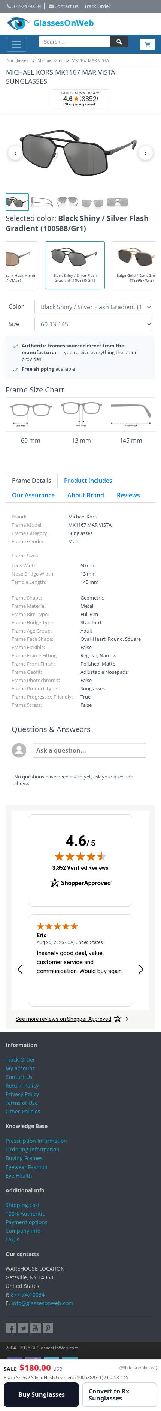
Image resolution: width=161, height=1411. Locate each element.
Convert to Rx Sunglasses (109, 1394)
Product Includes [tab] (88, 480)
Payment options (27, 1222)
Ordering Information (33, 1149)
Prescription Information (36, 1140)
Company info (23, 1230)
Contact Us (19, 1076)
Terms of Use (22, 1102)
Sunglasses (17, 60)
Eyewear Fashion (27, 1167)
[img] (80, 856)
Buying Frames (24, 1158)
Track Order (97, 6)
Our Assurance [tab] (33, 495)
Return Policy (22, 1085)
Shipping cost (23, 1204)
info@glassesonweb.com (42, 1303)
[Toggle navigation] (16, 44)
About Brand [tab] (85, 495)
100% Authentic (25, 1213)
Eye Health (19, 1175)
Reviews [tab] (128, 495)
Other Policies (23, 1111)
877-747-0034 (27, 6)
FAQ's (12, 1239)
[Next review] (141, 969)
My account (20, 1068)
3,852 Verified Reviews (80, 867)
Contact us (66, 6)
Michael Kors (49, 60)
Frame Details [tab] (31, 480)
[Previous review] (20, 969)
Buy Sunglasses (41, 1394)
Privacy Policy (22, 1094)
